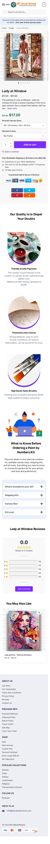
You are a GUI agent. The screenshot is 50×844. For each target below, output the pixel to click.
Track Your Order (9, 731)
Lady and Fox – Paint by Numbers (18, 655)
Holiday (5, 777)
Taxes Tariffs (7, 724)
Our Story (6, 686)
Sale (4, 742)
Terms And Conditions (11, 692)
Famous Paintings (9, 752)
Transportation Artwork (12, 787)
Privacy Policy (8, 696)
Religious (6, 784)
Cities (4, 773)
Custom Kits (7, 749)
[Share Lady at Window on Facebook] (17, 190)
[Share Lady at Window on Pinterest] (17, 195)
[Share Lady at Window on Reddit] (29, 195)
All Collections (8, 759)
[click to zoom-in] (24, 56)
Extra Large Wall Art (10, 755)
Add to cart (30, 144)
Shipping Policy (8, 717)
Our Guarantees (9, 689)
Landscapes (7, 780)
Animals (5, 770)
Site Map (6, 727)
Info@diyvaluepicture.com (19, 810)
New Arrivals (7, 745)
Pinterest (6, 798)
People (11, 28)
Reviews (5, 699)
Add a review (24, 589)
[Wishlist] (39, 613)
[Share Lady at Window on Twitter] (29, 190)
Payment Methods (10, 714)
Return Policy (7, 721)
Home (4, 28)
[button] (44, 5)
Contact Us (7, 703)
